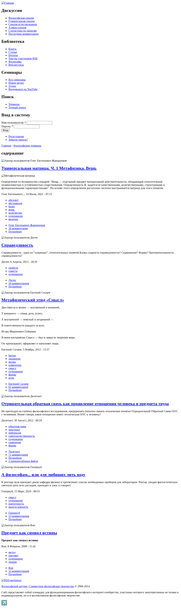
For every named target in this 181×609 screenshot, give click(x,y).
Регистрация (16, 136)
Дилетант (14, 451)
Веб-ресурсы (16, 64)
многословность (18, 506)
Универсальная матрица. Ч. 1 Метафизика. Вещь (49, 168)
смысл (12, 368)
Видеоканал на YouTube (22, 89)
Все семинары (17, 79)
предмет (13, 555)
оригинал (14, 429)
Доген (12, 280)
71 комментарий (18, 454)
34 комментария (18, 228)
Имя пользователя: (13, 122)
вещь (11, 209)
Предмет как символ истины (29, 532)
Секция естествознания (22, 24)
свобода (13, 267)
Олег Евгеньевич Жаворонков (26, 225)
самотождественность (21, 435)
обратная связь (17, 426)
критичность (16, 503)
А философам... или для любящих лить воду (43, 474)
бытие (12, 355)
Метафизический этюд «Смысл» (32, 300)
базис (11, 206)
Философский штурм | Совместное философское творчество (37, 586)
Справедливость (17, 245)
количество (15, 212)
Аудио (12, 86)
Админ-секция (17, 27)
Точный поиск (17, 107)
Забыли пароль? (18, 139)
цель (11, 377)
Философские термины (27, 145)
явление (13, 219)
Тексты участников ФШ (22, 58)
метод (12, 552)
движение (14, 358)
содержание (15, 216)
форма (12, 374)
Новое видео (16, 82)
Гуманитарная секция (21, 21)
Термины (14, 104)
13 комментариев (18, 516)
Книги (12, 48)
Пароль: (7, 126)
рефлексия (14, 432)
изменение (14, 365)
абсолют (13, 200)
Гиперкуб (14, 512)
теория (12, 561)
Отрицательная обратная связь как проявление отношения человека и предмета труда (85, 403)
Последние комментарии (23, 33)
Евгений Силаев (18, 383)
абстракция (15, 203)
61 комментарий (18, 386)
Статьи (12, 52)
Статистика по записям (22, 30)
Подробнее (15, 231)
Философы (15, 61)
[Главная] (7, 2)
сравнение (14, 442)
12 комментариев (18, 571)
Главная (6, 145)
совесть (12, 270)
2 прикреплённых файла (23, 461)
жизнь (12, 361)
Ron (10, 567)
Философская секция (21, 17)
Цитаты (13, 55)
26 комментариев (18, 283)
